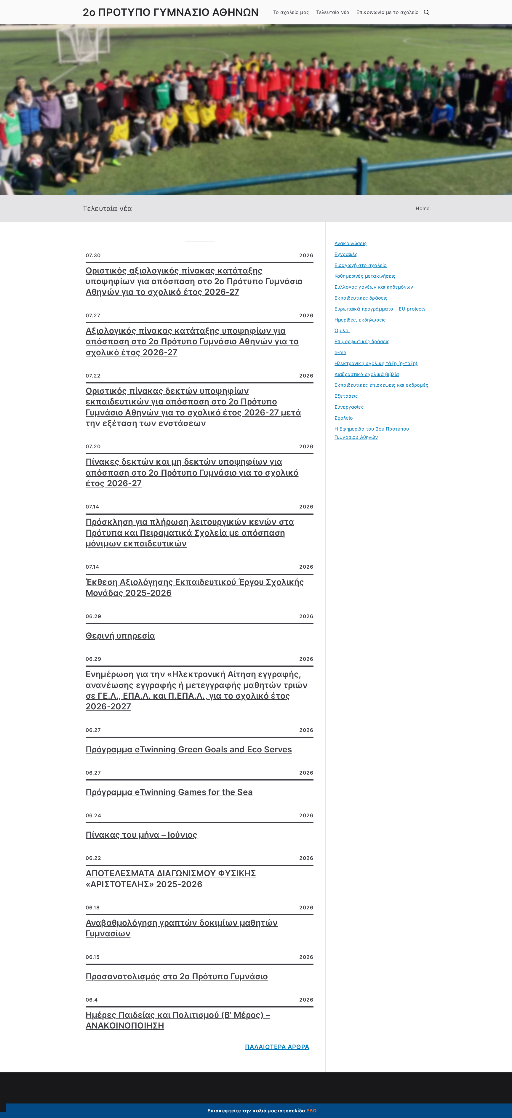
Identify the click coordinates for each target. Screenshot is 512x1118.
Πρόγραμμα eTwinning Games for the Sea (169, 792)
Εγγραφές (346, 254)
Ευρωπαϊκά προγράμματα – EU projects (380, 309)
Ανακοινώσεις (351, 243)
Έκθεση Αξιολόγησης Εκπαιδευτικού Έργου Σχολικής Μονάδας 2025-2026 (195, 587)
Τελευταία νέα (332, 12)
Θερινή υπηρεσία (120, 636)
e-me (340, 352)
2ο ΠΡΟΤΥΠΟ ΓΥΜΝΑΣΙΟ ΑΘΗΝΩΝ (171, 12)
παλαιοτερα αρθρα (277, 1046)
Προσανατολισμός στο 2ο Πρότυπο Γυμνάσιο (177, 976)
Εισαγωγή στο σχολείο (361, 265)
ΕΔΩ (311, 1111)
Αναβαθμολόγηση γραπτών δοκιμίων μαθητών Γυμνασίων (182, 928)
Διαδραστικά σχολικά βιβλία (367, 374)
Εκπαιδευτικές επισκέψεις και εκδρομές (381, 385)
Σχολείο (344, 418)
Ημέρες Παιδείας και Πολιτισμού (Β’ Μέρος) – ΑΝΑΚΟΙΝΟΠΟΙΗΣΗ (178, 1020)
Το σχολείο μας (291, 12)
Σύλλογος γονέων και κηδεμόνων (374, 287)
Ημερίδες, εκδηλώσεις (360, 320)
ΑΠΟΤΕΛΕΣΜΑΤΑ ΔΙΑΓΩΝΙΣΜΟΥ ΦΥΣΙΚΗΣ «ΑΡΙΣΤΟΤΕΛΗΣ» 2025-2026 (171, 878)
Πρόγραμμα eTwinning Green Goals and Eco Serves (189, 749)
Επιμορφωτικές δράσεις (362, 341)
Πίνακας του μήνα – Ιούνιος (141, 835)
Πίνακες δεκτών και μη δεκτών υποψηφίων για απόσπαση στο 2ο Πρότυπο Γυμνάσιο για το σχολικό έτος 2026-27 (192, 472)
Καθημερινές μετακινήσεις (365, 276)
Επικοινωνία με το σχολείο (387, 12)
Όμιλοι (342, 330)
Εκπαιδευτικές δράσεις (361, 298)
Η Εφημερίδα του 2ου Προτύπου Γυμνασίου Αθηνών (372, 433)
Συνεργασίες (349, 407)
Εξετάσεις (346, 396)
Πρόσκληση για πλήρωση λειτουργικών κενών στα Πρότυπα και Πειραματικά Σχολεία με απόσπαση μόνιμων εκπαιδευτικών (190, 532)
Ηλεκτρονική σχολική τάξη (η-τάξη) (376, 363)
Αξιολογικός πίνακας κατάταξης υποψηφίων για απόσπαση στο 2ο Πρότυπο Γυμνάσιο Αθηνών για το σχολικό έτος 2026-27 (192, 341)
